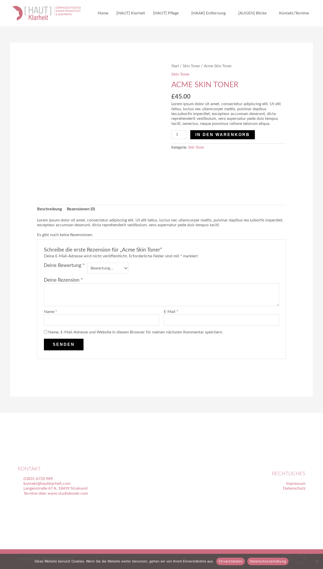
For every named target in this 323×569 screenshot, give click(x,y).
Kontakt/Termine (294, 13)
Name (50, 312)
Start (175, 66)
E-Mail (171, 312)
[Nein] (316, 561)
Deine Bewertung (64, 265)
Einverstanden (230, 561)
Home (103, 13)
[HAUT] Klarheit (130, 13)
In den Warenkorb (222, 134)
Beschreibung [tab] (49, 209)
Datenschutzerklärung (268, 561)
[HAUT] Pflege (166, 13)
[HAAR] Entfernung (208, 13)
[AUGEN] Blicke (252, 13)
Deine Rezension (63, 280)
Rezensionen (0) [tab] (81, 209)
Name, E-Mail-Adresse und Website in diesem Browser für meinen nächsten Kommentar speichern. (135, 332)
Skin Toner (191, 66)
